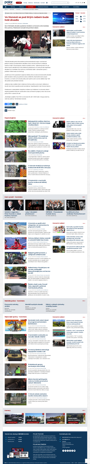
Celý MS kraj (35, 142)
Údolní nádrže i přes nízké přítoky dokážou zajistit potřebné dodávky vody (73, 135)
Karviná (38, 229)
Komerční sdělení (58, 27)
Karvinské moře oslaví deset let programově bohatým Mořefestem (38, 322)
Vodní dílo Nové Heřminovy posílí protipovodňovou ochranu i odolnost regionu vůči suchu (75, 43)
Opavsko (55, 7)
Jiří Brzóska (25, 23)
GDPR (72, 462)
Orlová (38, 398)
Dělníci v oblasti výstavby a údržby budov (55, 305)
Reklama (30, 2)
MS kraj (13, 7)
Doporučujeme (10, 118)
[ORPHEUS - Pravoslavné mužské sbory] (55, 205)
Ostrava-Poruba (40, 275)
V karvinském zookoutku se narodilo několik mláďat (38, 336)
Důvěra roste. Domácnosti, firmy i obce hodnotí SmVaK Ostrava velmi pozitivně (74, 322)
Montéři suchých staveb (34, 304)
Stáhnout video (45, 57)
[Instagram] (78, 3)
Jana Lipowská (47, 275)
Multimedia (37, 2)
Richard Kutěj (42, 326)
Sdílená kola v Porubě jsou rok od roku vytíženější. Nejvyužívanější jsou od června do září (39, 270)
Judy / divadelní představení (31, 213)
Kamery (8, 410)
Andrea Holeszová (43, 242)
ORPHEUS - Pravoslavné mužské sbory (54, 213)
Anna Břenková (46, 127)
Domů (6, 9)
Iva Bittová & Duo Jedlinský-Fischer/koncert (75, 213)
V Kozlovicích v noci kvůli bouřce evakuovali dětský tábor (37, 182)
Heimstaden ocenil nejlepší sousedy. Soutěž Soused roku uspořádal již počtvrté (74, 342)
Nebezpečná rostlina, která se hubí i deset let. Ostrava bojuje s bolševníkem (39, 123)
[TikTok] (82, 3)
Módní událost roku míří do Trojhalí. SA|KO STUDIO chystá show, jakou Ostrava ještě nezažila (75, 124)
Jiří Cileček (41, 142)
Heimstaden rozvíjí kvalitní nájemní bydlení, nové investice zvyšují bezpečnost (75, 32)
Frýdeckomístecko (43, 7)
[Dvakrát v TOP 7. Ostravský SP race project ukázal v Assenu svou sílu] (59, 333)
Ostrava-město (39, 127)
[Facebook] (76, 3)
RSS (76, 462)
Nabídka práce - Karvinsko (15, 301)
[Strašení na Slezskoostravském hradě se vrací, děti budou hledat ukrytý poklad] (59, 145)
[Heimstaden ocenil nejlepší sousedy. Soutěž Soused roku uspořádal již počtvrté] (59, 342)
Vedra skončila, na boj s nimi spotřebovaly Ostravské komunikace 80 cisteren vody (74, 238)
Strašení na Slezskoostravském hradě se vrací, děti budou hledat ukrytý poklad (75, 145)
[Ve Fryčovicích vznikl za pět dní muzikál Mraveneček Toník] (59, 249)
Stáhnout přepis (35, 57)
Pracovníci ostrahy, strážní (12, 305)
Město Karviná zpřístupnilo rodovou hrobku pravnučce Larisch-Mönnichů (38, 381)
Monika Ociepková (43, 398)
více (83, 197)
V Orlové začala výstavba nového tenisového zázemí (38, 395)
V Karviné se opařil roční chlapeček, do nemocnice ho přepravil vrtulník (38, 225)
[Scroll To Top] (87, 462)
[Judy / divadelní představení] (34, 205)
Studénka (39, 256)
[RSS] (72, 451)
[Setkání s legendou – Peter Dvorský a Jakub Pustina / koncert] (14, 205)
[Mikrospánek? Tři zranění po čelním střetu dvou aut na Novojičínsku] (16, 141)
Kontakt (43, 2)
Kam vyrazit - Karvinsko (13, 197)
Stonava (18, 9)
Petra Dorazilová (44, 256)
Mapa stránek (82, 462)
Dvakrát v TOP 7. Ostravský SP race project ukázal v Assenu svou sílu (75, 332)
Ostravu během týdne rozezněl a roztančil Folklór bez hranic (39, 239)
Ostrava (21, 7)
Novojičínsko (65, 7)
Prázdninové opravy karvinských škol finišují (36, 365)
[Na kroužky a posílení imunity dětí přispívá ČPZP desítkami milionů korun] (59, 229)
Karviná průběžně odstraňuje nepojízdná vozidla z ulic (38, 351)
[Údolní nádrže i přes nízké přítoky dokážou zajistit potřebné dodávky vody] (59, 135)
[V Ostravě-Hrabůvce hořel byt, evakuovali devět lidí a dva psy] (16, 171)
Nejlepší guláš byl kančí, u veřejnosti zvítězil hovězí (37, 254)
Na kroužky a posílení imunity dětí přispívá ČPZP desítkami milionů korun (74, 228)
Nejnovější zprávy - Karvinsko (16, 317)
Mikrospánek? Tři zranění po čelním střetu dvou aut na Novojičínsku (38, 138)
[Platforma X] (80, 3)
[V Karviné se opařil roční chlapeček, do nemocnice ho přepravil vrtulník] (16, 228)
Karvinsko (30, 7)
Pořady (25, 2)
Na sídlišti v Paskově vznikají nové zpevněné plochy (38, 152)
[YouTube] (84, 3)
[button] (46, 3)
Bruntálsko (76, 7)
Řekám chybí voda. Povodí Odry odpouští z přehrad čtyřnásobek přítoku (37, 286)
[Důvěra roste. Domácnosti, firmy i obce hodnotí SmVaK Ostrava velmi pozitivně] (59, 323)
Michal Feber (39, 154)
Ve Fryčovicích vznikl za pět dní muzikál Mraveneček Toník (75, 247)
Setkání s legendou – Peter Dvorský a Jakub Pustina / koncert (13, 214)
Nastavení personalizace (65, 462)
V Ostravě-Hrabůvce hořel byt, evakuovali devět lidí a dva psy (39, 167)
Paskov (34, 154)
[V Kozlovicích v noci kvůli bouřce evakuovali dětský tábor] (16, 185)
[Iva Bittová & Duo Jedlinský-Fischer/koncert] (75, 205)
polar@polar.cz (66, 439)
